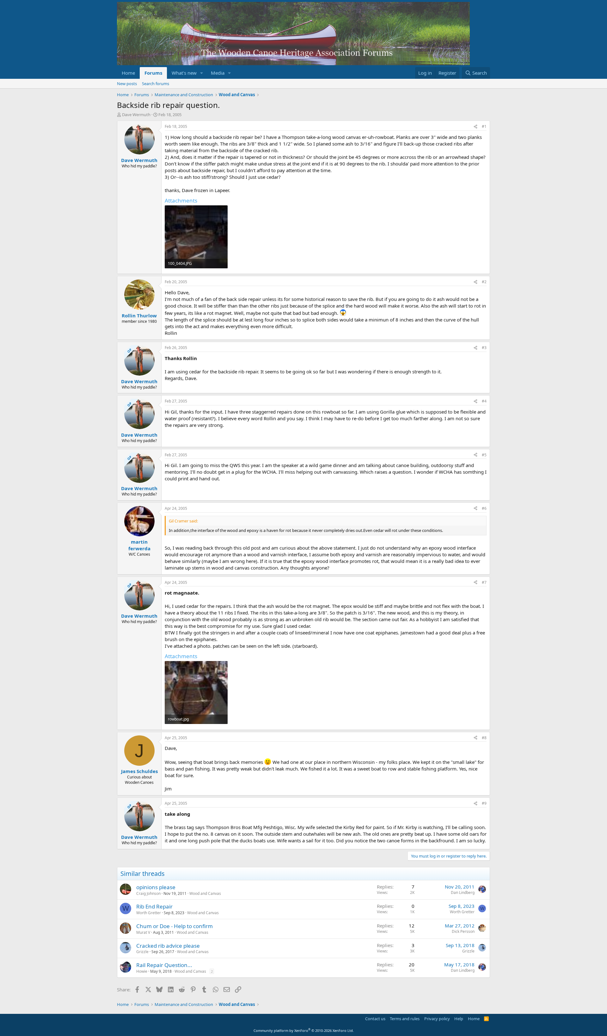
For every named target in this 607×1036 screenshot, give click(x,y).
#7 (484, 582)
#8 (484, 737)
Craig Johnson (148, 893)
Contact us (375, 1018)
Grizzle (142, 951)
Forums (153, 73)
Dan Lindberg (463, 892)
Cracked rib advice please (168, 945)
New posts (127, 83)
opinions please (155, 887)
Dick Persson (463, 931)
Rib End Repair (154, 906)
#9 (484, 803)
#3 (484, 347)
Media (217, 73)
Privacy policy (437, 1018)
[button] (201, 73)
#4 (484, 401)
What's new (184, 73)
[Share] (475, 126)
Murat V (143, 932)
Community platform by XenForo (304, 1030)
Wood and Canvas (205, 893)
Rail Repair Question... (164, 965)
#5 (484, 455)
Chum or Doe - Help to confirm (174, 926)
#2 (484, 281)
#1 (484, 126)
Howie (141, 971)
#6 (484, 508)
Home (128, 73)
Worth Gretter (148, 912)
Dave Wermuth (136, 114)
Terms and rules (405, 1018)
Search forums (155, 83)
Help (458, 1018)
